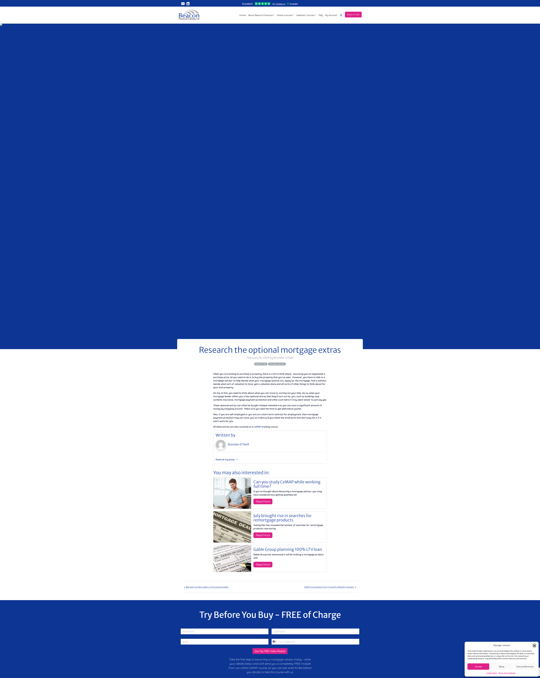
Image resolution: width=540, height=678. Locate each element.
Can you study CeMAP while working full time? (286, 484)
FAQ (321, 15)
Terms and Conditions (507, 673)
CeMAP (257, 426)
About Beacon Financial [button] (260, 15)
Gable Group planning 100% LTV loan (287, 549)
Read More (263, 501)
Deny (501, 666)
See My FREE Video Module (270, 651)
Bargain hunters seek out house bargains (207, 587)
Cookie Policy (491, 673)
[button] (534, 645)
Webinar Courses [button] (305, 15)
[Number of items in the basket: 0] (341, 15)
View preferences (525, 666)
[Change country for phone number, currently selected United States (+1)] (274, 642)
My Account (331, 15)
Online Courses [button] (284, 15)
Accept (478, 666)
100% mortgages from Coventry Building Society (329, 587)
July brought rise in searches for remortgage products (282, 518)
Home (242, 15)
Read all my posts (225, 459)
